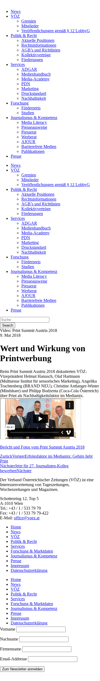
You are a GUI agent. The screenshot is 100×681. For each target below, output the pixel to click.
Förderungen (32, 59)
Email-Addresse (14, 659)
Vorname (7, 629)
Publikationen (33, 151)
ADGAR (29, 69)
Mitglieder (30, 26)
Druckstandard (33, 93)
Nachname (9, 639)
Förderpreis (31, 108)
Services (18, 64)
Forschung (20, 103)
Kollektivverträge (36, 55)
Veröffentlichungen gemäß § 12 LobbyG (55, 30)
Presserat (28, 132)
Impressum (20, 565)
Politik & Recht (24, 35)
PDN (25, 84)
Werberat (29, 137)
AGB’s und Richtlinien (40, 50)
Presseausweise (34, 127)
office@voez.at (26, 518)
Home (16, 527)
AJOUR (28, 141)
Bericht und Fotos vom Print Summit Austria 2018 (42, 447)
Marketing (30, 88)
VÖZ (15, 16)
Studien (27, 112)
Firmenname (10, 649)
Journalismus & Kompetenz (34, 117)
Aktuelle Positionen (37, 40)
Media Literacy (34, 122)
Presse (16, 156)
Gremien (28, 21)
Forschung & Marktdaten (32, 551)
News (16, 11)
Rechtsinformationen (38, 45)
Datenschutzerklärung (29, 570)
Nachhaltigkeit (33, 98)
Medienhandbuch (36, 74)
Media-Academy (35, 79)
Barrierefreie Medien (38, 146)
